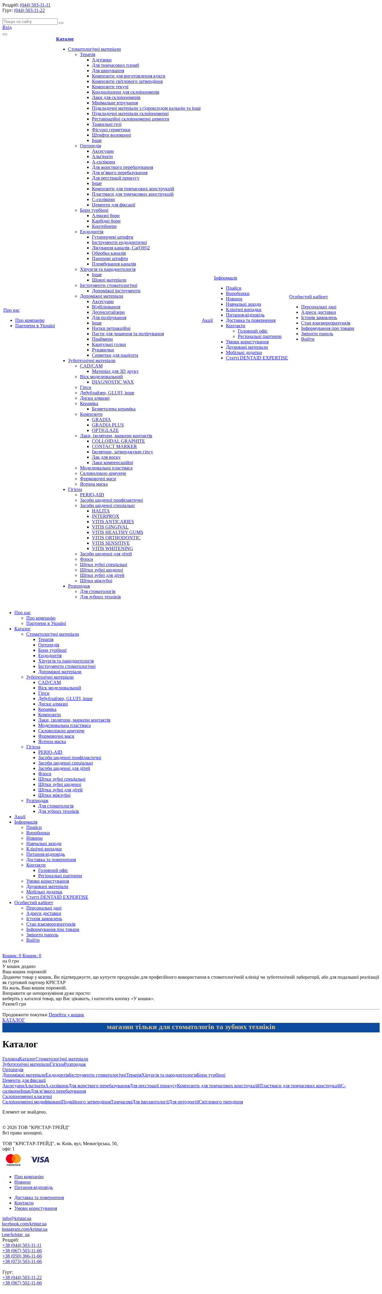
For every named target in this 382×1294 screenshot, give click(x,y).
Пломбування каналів (114, 263)
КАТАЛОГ (13, 1020)
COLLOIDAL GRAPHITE (118, 441)
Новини (234, 298)
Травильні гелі (106, 124)
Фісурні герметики (111, 129)
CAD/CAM (91, 365)
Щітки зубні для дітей (102, 575)
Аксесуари (103, 151)
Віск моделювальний (101, 376)
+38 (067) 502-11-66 (22, 1282)
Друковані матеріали (247, 347)
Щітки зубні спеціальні (103, 564)
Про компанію (29, 320)
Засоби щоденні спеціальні (107, 505)
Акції (207, 320)
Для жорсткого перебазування (122, 167)
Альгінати (102, 156)
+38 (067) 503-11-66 (22, 1250)
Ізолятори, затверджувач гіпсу (122, 451)
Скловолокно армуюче (103, 473)
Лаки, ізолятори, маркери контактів (116, 435)
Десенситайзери (108, 312)
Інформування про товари (327, 328)
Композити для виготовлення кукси (128, 75)
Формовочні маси (98, 478)
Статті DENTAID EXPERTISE (257, 357)
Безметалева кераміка (113, 408)
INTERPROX (105, 516)
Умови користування (247, 341)
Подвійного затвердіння (86, 1101)
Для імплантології (150, 1101)
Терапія (87, 54)
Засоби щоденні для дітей (106, 553)
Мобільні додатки (244, 352)
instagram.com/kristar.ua (24, 1229)
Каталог (65, 38)
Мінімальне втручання (115, 102)
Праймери (102, 339)
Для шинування (108, 70)
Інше (97, 140)
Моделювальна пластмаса (106, 467)
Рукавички (103, 349)
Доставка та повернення (250, 320)
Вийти (308, 339)
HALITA (101, 510)
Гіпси (85, 387)
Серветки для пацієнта (115, 355)
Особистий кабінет (308, 296)
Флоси (86, 559)
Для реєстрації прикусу (115, 177)
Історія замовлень (319, 317)
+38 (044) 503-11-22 (22, 1277)
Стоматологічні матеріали (94, 49)
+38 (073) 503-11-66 (22, 1261)
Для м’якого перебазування (119, 172)
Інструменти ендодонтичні (119, 242)
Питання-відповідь (245, 314)
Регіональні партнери (260, 336)
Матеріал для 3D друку (115, 371)
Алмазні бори (106, 215)
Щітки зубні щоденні (101, 569)
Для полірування (109, 317)
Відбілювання (106, 306)
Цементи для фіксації (113, 204)
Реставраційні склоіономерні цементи (130, 118)
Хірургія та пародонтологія (107, 269)
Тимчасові (121, 1101)
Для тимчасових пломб (115, 65)
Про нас (11, 310)
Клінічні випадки (243, 309)
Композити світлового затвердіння (127, 81)
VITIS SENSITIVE (111, 543)
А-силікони (103, 161)
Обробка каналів (109, 253)
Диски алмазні (95, 398)
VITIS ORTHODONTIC (116, 537)
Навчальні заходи (243, 304)
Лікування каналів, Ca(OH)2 (121, 247)
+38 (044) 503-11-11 (21, 1245)
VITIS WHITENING (112, 548)
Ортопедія (90, 145)
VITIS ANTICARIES (113, 521)
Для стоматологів (97, 591)
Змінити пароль (317, 333)
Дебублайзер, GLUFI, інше (107, 392)
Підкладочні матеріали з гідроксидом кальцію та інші (146, 108)
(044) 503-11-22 (29, 10)
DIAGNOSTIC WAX (113, 382)
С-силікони (103, 199)
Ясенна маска (94, 484)
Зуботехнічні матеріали (91, 360)
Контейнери (104, 226)
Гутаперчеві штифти (112, 237)
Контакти (235, 325)
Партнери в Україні (35, 325)
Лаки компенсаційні (112, 462)
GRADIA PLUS (108, 424)
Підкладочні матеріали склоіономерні (130, 113)
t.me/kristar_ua (16, 1234)
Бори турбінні (94, 210)
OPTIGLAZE (105, 430)
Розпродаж (79, 586)
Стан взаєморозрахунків (325, 322)
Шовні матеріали (109, 279)
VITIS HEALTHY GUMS (117, 532)
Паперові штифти (110, 258)
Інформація (225, 277)
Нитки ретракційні (111, 328)
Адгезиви (102, 59)
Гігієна (75, 489)
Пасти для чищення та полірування (128, 333)
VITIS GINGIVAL (110, 526)
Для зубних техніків (100, 596)
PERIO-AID (92, 494)
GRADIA (101, 419)
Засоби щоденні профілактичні (111, 500)
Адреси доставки (318, 312)
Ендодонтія (91, 231)
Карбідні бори (106, 220)
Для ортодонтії (184, 1101)
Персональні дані (318, 306)
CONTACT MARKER (114, 446)
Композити (91, 414)
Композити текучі (110, 86)
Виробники (237, 293)
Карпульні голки (109, 344)
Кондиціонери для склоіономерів (125, 92)
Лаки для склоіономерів (116, 97)
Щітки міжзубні (96, 580)
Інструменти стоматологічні (108, 285)
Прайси (233, 288)
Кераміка (89, 403)
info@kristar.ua (16, 1218)
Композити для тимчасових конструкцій (133, 188)
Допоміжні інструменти (116, 290)
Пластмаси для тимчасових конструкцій (133, 194)
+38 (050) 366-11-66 (22, 1256)
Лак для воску (106, 457)
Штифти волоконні (111, 135)
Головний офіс (253, 330)
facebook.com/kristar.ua (24, 1223)
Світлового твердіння (221, 1101)
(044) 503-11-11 (35, 4)
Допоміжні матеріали (101, 296)
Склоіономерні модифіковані (31, 1101)
